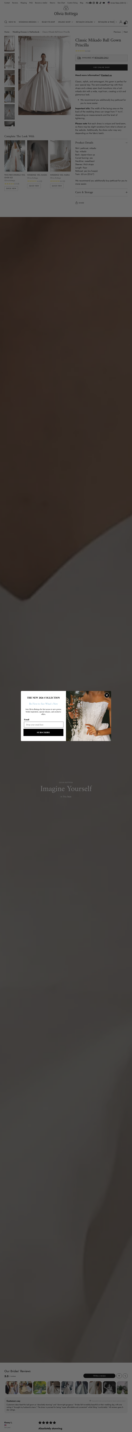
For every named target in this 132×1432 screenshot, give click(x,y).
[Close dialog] (107, 695)
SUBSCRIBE (43, 732)
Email (26, 719)
